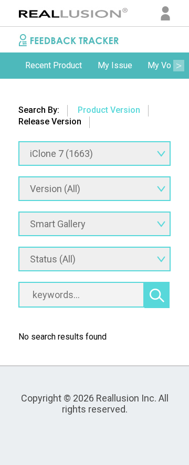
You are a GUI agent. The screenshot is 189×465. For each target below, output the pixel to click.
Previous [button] (10, 65)
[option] (53, 65)
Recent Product (53, 65)
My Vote (163, 65)
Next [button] (178, 65)
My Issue (115, 65)
